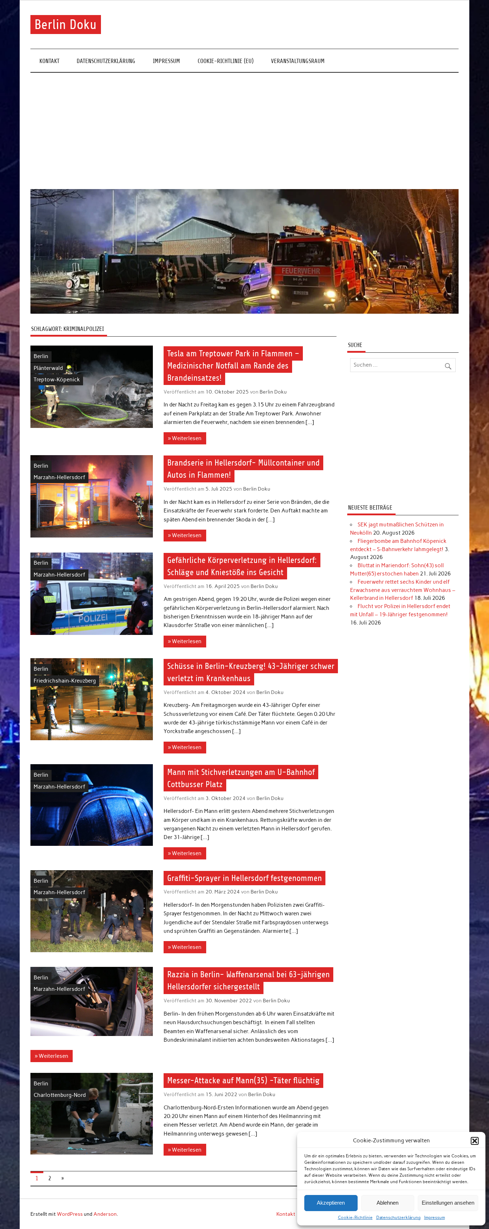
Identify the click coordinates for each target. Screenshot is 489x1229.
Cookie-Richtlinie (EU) (225, 61)
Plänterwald (48, 368)
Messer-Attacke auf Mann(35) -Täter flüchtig (243, 1080)
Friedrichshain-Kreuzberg (65, 681)
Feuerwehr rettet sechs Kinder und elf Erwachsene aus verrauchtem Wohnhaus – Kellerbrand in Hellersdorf (402, 590)
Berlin (41, 356)
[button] (474, 1140)
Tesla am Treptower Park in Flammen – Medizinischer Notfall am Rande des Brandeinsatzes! (233, 365)
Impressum (434, 1217)
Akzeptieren (331, 1203)
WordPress (70, 1214)
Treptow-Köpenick (57, 379)
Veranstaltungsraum (298, 61)
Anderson (105, 1214)
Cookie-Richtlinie (355, 1217)
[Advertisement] (244, 131)
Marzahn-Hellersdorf (59, 477)
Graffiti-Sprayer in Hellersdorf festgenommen (244, 878)
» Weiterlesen (185, 438)
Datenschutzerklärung (398, 1217)
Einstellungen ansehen (448, 1203)
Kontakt (49, 61)
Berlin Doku (65, 24)
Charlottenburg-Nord (60, 1095)
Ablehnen (387, 1203)
